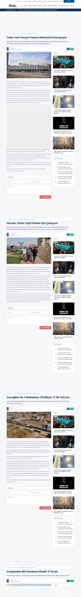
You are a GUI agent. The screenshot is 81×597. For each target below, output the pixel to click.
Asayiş (34, 6)
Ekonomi (40, 6)
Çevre (25, 6)
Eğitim (45, 6)
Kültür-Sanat (61, 6)
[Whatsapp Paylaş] (73, 49)
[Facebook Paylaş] (68, 49)
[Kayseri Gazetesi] (13, 5)
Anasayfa (9, 33)
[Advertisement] (40, 23)
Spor (67, 6)
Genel (29, 6)
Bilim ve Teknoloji (52, 6)
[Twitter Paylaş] (70, 49)
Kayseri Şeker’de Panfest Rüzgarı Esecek (30, 10)
